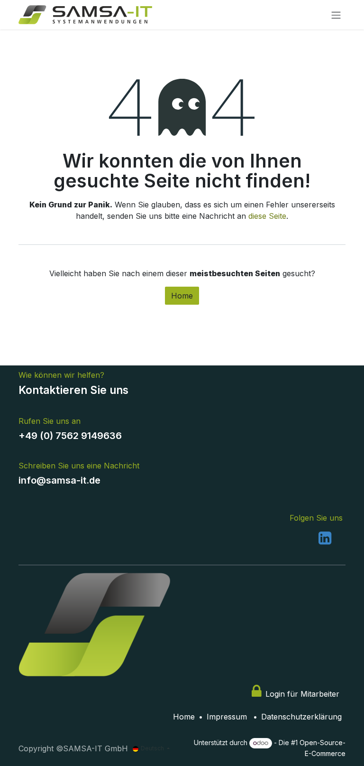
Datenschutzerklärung (301, 716)
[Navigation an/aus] (336, 15)
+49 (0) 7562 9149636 (71, 435)
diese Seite (267, 216)
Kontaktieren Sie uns (73, 389)
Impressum (227, 716)
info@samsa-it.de (59, 480)
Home (182, 295)
